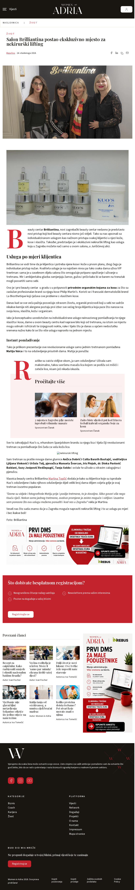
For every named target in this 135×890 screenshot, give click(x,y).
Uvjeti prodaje (74, 880)
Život (33, 22)
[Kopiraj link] (122, 53)
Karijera (12, 812)
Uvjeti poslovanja (57, 880)
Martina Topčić (57, 479)
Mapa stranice (77, 833)
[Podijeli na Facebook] (111, 53)
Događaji (74, 812)
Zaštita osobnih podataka (94, 880)
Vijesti (72, 803)
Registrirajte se (20, 614)
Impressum (75, 829)
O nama (73, 820)
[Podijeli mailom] (127, 53)
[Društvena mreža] (11, 780)
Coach (11, 807)
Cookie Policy (117, 880)
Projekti (73, 816)
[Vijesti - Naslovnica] (67, 9)
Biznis (11, 803)
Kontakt (74, 825)
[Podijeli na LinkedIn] (116, 53)
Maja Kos (10, 53)
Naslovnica (11, 22)
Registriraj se (19, 864)
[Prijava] (126, 9)
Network (74, 807)
